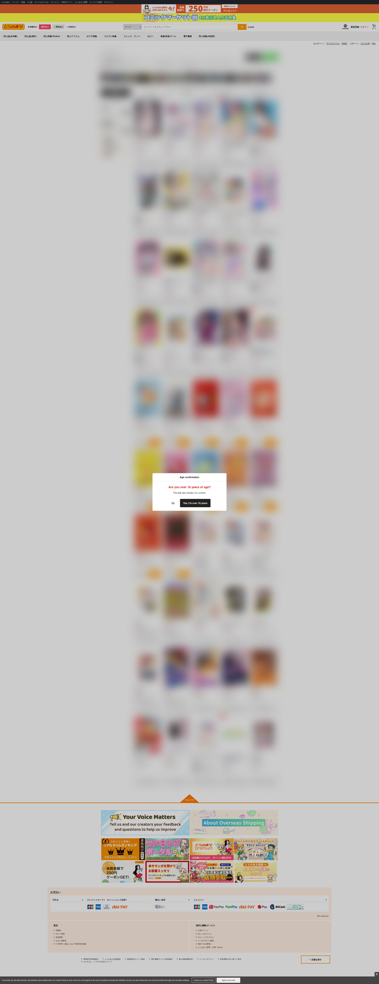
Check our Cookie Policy (203, 980)
